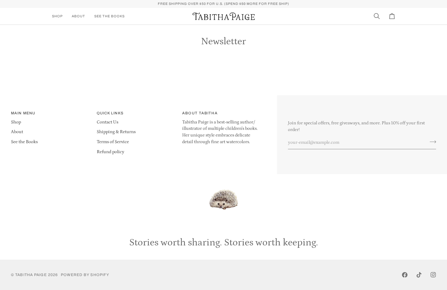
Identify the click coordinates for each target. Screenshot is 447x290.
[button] (59, 16)
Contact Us (107, 122)
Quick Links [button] (110, 113)
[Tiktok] (419, 275)
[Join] (431, 142)
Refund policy (110, 152)
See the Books (24, 142)
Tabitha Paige (31, 275)
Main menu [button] (23, 113)
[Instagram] (433, 275)
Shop (16, 122)
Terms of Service (113, 142)
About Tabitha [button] (199, 113)
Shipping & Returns (116, 132)
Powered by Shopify (85, 275)
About (17, 132)
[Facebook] (404, 275)
